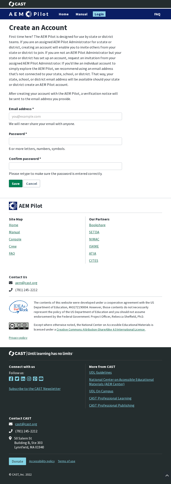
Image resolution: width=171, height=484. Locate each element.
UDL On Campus (101, 391)
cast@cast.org (26, 424)
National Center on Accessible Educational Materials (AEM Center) (121, 381)
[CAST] (17, 4)
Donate (17, 461)
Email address (20, 109)
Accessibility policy (42, 461)
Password (17, 133)
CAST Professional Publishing (111, 405)
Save (16, 183)
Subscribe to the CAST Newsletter (35, 388)
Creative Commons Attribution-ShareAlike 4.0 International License (101, 329)
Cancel (31, 183)
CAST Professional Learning (110, 398)
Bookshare (97, 225)
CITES (93, 260)
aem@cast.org (26, 282)
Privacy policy (18, 338)
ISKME (94, 246)
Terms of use (66, 461)
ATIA (92, 253)
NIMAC (94, 239)
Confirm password (24, 158)
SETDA (94, 232)
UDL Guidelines (100, 372)
